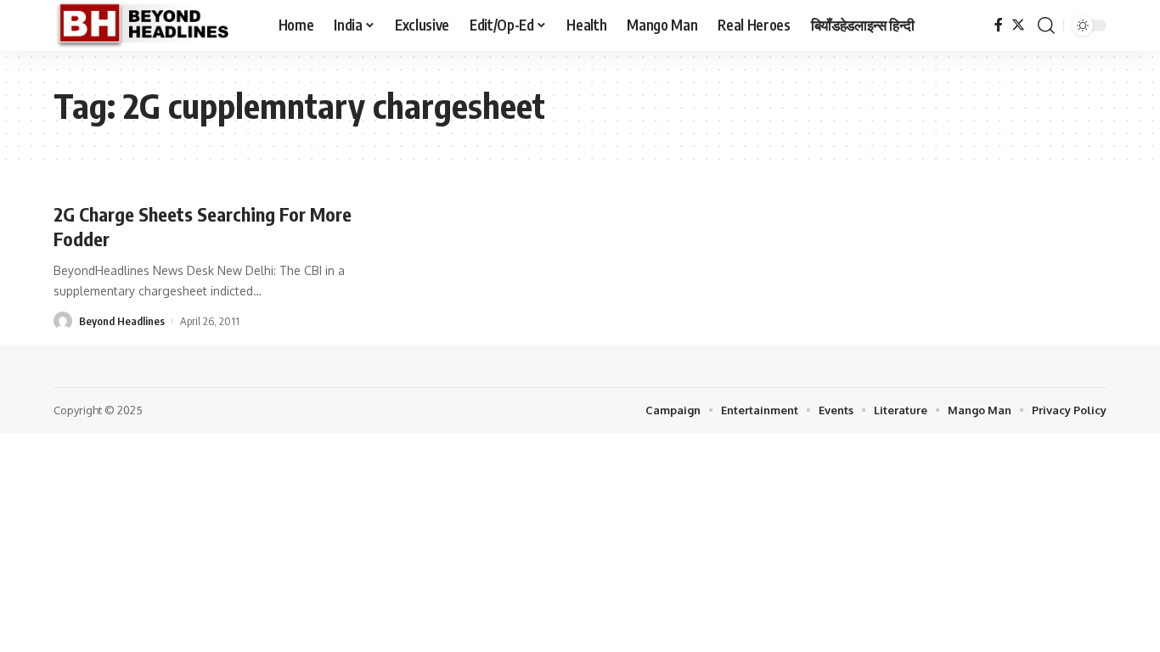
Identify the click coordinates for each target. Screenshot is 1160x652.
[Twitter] (1018, 25)
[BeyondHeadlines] (152, 25)
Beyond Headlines (122, 321)
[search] (1046, 25)
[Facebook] (998, 25)
